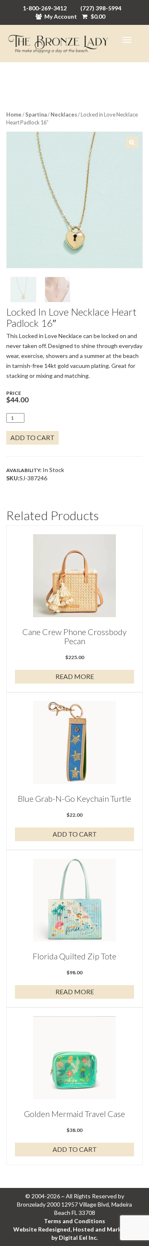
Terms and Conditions (74, 1220)
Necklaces (63, 114)
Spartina (36, 114)
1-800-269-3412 (45, 8)
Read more (74, 676)
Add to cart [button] (75, 834)
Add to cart (32, 437)
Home (14, 114)
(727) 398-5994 (100, 8)
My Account (60, 16)
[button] (132, 142)
